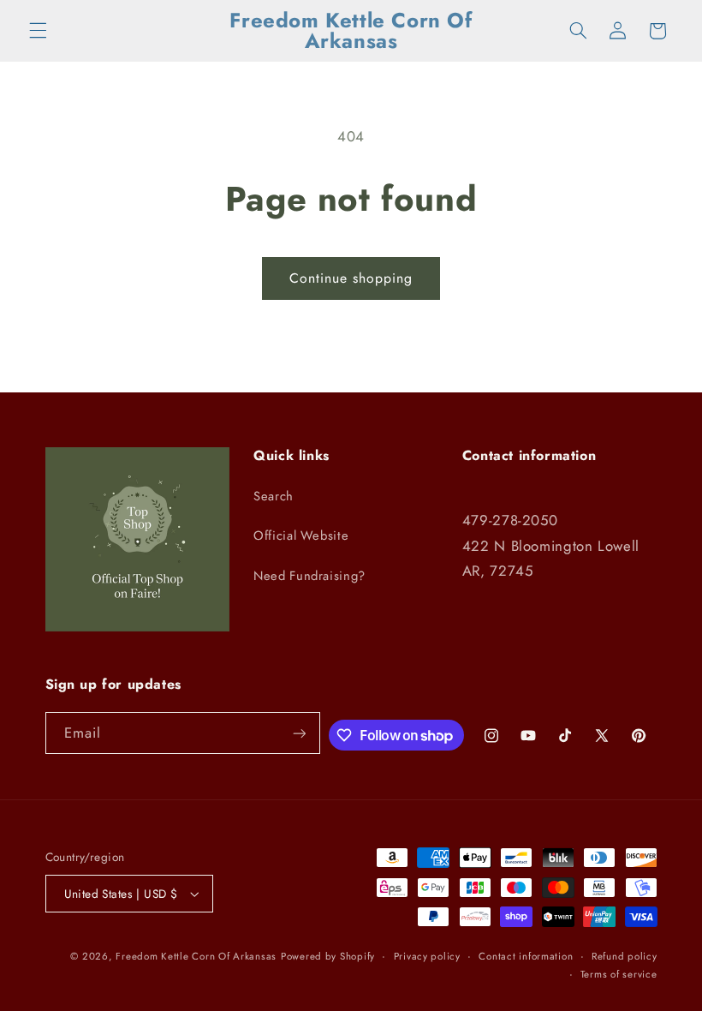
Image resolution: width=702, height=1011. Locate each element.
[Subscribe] (298, 733)
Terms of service (618, 974)
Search (273, 496)
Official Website (300, 535)
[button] (37, 31)
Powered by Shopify (328, 956)
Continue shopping (351, 278)
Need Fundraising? (309, 575)
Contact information (526, 956)
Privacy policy (427, 956)
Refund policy (624, 956)
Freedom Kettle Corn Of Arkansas (196, 956)
